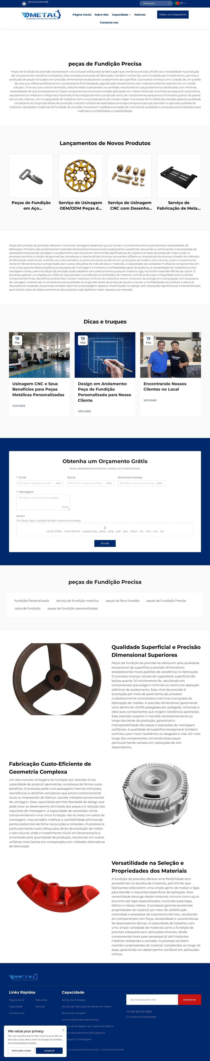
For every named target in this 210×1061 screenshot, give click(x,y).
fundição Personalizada (31, 601)
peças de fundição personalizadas (73, 608)
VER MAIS (18, 405)
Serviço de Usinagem (74, 1013)
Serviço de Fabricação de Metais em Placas (86, 1006)
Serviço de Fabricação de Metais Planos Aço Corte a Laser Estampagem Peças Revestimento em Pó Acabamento (179, 205)
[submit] (169, 3)
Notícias (140, 14)
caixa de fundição (27, 608)
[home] (41, 14)
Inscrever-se (189, 999)
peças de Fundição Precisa (166, 601)
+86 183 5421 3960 (141, 1011)
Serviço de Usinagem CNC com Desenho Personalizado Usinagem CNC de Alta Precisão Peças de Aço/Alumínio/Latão (129, 205)
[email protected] (38, 1)
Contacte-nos (109, 22)
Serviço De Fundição (74, 1000)
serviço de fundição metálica (77, 601)
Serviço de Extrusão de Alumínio (80, 1019)
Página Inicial (82, 14)
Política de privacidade (113, 1049)
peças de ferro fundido (122, 601)
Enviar (105, 543)
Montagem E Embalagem (77, 1039)
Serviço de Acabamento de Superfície (83, 1032)
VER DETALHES (31, 175)
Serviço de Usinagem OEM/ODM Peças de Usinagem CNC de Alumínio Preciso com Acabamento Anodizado (80, 205)
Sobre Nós (102, 14)
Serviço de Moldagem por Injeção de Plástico (88, 1026)
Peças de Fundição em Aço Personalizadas (31, 205)
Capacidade (120, 14)
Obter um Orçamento (172, 14)
